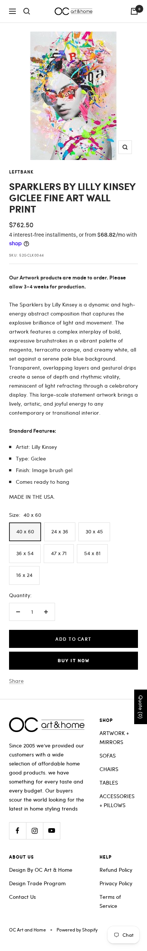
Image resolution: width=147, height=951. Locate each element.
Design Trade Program (37, 883)
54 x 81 (92, 553)
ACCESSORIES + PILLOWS (117, 800)
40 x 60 (25, 531)
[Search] (26, 11)
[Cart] (134, 11)
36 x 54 (25, 553)
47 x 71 (59, 553)
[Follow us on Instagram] (34, 830)
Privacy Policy (116, 883)
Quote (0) (140, 707)
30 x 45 (94, 531)
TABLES (109, 782)
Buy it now (73, 660)
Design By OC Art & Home (40, 869)
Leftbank (21, 172)
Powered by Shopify (77, 930)
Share (16, 680)
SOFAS (108, 755)
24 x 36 (59, 531)
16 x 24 (24, 574)
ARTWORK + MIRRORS (114, 737)
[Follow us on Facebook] (17, 830)
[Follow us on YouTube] (51, 830)
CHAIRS (109, 769)
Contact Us (22, 896)
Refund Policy (116, 869)
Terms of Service (110, 901)
